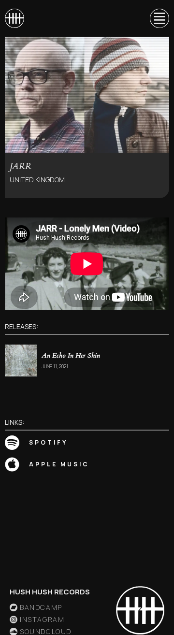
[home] (14, 18)
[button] (155, 18)
